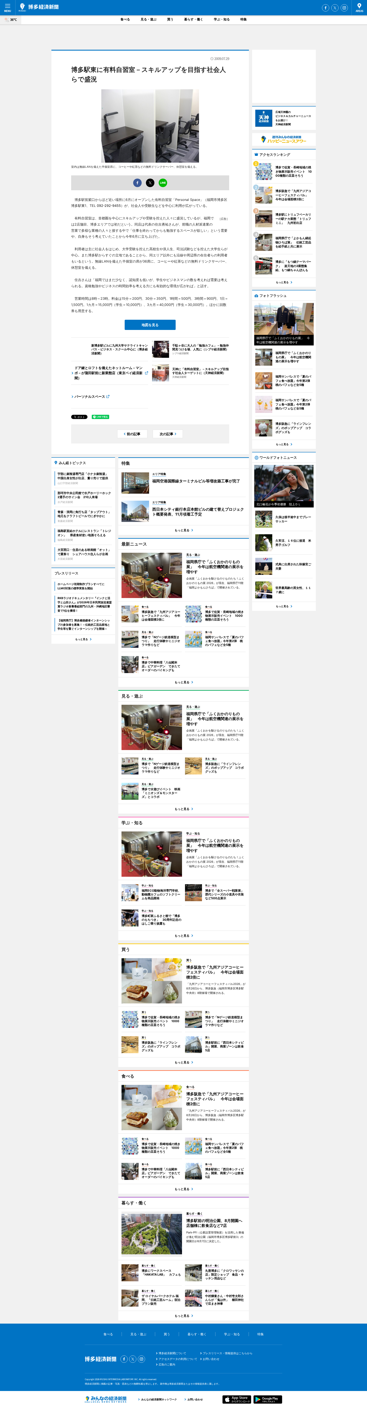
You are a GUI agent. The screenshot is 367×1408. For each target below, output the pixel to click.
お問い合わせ (211, 1359)
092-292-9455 (109, 205)
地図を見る (150, 325)
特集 (243, 19)
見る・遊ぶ (149, 19)
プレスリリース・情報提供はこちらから (228, 1353)
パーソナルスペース (90, 396)
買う (170, 19)
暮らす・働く (193, 19)
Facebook (325, 7)
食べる (125, 19)
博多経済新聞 (38, 7)
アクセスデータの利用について (178, 1359)
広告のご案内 (167, 1364)
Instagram (344, 7)
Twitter (335, 7)
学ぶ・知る (222, 19)
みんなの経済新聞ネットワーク (105, 1399)
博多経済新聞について (172, 1353)
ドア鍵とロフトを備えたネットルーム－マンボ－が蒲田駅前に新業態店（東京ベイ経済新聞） (109, 373)
